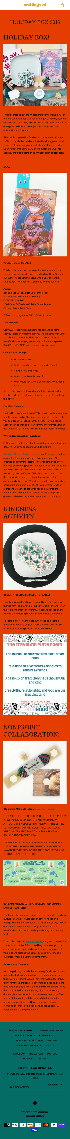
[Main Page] (35, 75)
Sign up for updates (35, 1068)
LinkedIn (43, 1059)
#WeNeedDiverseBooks (16, 454)
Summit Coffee (34, 941)
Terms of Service (24, 1035)
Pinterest (28, 1059)
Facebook (19, 1054)
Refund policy (48, 1035)
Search (49, 1045)
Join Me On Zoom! (23, 1040)
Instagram (36, 1054)
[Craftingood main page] (35, 885)
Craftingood (43, 1111)
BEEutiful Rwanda (44, 809)
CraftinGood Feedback (21, 1030)
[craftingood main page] (35, 772)
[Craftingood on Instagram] (35, 1102)
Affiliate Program (51, 1030)
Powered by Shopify (35, 1115)
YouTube (52, 1054)
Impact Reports (48, 1040)
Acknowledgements (28, 1045)
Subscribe (53, 1085)
